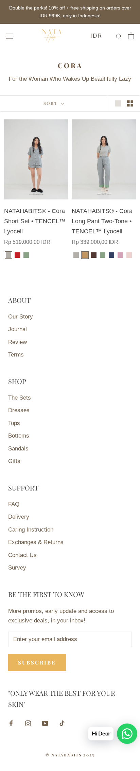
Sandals (18, 448)
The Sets (19, 397)
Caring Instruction (30, 529)
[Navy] (111, 255)
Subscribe (37, 662)
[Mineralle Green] (26, 255)
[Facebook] (11, 723)
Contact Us (22, 555)
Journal (17, 329)
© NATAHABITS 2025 (70, 754)
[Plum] (120, 255)
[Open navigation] (9, 36)
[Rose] (129, 255)
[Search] (119, 36)
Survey (17, 567)
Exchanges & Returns (36, 542)
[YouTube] (45, 723)
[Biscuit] (85, 255)
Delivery (18, 517)
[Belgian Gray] (8, 255)
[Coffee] (94, 255)
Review (17, 342)
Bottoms (18, 435)
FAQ (13, 504)
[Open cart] (131, 36)
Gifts (14, 461)
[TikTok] (62, 723)
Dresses (19, 410)
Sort (51, 103)
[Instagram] (28, 723)
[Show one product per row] (118, 103)
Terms (16, 354)
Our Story (20, 316)
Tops (14, 423)
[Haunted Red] (17, 255)
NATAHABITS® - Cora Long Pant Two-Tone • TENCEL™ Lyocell (102, 221)
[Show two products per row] (130, 103)
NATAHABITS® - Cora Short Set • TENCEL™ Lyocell (34, 221)
